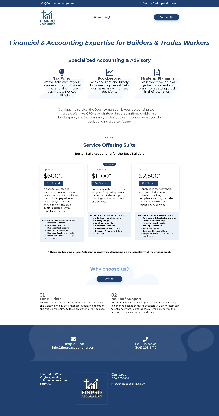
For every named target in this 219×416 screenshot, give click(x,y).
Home (97, 17)
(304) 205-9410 (145, 347)
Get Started (53, 183)
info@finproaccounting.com (57, 3)
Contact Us (167, 17)
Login (108, 17)
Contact (110, 278)
